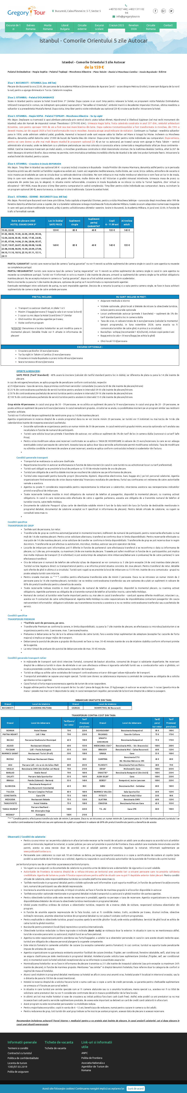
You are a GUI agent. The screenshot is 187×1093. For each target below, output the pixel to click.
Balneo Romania (30, 27)
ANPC (84, 1053)
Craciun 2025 (116, 25)
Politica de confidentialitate (23, 1058)
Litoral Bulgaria (65, 27)
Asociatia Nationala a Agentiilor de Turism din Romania (94, 1066)
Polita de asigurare (18, 1071)
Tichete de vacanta (55, 1048)
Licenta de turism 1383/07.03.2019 (17, 1065)
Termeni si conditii (18, 1048)
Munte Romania (48, 27)
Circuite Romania (151, 27)
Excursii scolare (99, 27)
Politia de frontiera (91, 1057)
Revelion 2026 (134, 27)
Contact (168, 25)
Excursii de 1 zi (13, 27)
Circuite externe (82, 27)
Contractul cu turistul (20, 1053)
